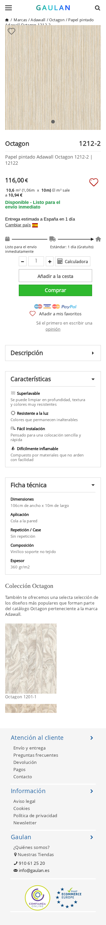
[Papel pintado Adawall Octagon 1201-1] (53, 658)
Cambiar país (18, 225)
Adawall (38, 19)
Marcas (20, 19)
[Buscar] (99, 8)
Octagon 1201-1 (21, 696)
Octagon (57, 19)
